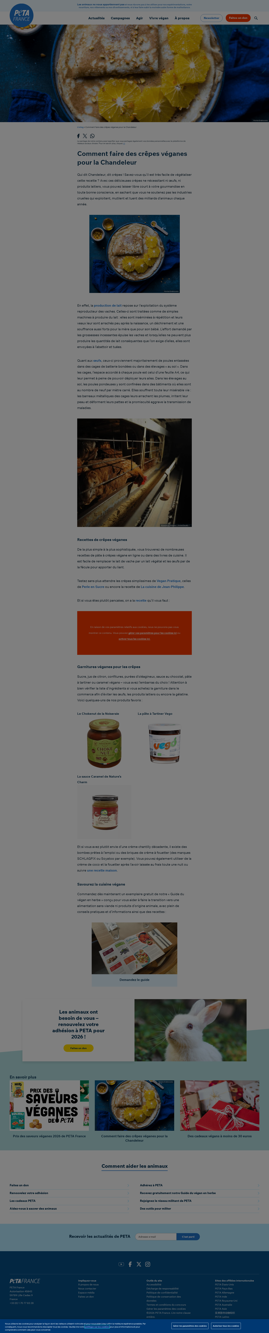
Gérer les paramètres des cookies (190, 1325)
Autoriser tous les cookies (226, 1325)
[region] (134, 1326)
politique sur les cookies (97, 1327)
